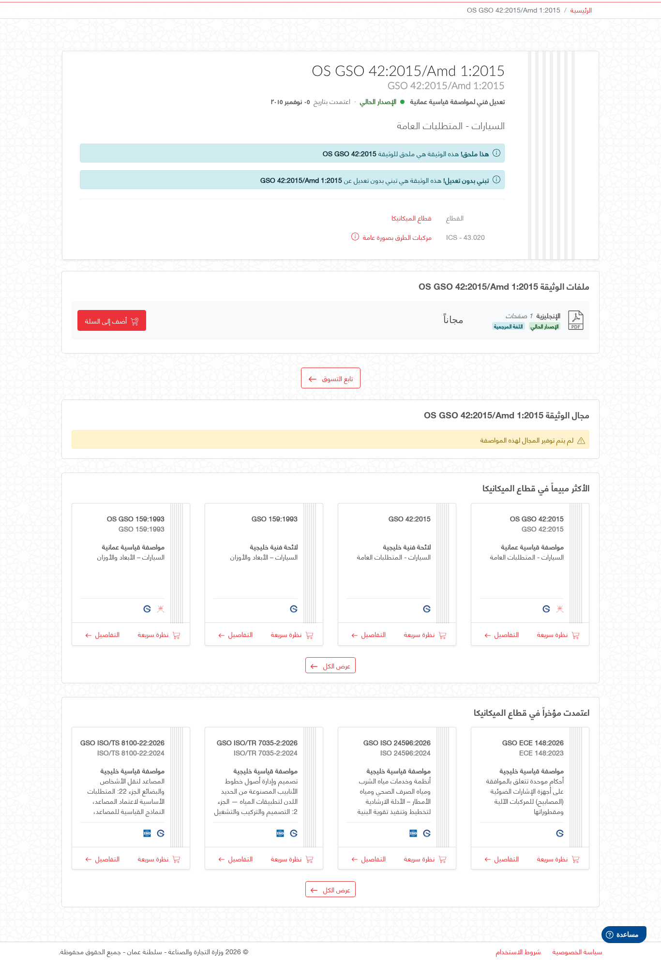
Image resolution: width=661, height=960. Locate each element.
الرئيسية (581, 9)
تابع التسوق (334, 378)
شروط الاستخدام (518, 951)
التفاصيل (505, 634)
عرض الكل (333, 665)
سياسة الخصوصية (577, 951)
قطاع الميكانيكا (411, 217)
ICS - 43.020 (465, 237)
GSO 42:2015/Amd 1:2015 (301, 180)
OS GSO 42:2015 (349, 153)
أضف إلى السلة (108, 320)
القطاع (455, 217)
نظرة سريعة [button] (554, 634)
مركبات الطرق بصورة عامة (396, 237)
